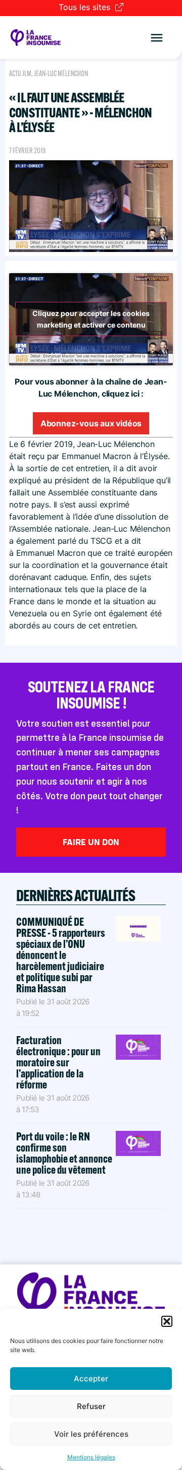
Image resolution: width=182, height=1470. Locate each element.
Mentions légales (91, 1457)
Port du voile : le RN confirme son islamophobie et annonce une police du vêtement (64, 1153)
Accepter (91, 1378)
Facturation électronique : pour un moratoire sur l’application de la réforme (58, 1062)
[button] (167, 1321)
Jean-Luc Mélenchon (61, 73)
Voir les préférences (91, 1434)
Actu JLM (20, 73)
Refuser (91, 1406)
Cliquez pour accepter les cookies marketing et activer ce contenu (91, 319)
